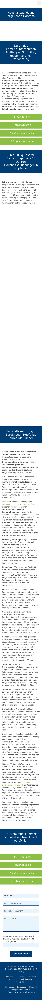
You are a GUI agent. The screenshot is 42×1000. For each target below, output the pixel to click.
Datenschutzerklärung (26, 987)
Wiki (13, 990)
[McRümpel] (20, 3)
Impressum (10, 987)
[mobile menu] (39, 3)
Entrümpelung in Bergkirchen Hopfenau (19, 504)
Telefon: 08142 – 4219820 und (18, 977)
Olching (21, 971)
